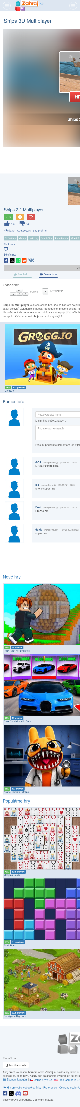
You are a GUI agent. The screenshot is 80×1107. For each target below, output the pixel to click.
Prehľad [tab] (22, 274)
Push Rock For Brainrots (17, 650)
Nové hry (12, 576)
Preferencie (50, 1087)
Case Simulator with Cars (17, 721)
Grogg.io (9, 390)
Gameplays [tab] (50, 274)
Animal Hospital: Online (16, 792)
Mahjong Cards (12, 875)
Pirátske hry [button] (61, 238)
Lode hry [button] (33, 238)
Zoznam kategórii (17, 1079)
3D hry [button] (22, 238)
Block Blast (10, 945)
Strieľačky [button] (46, 238)
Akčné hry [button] (10, 238)
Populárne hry (16, 800)
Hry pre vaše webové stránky (24, 1087)
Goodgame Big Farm (15, 1016)
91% (8, 217)
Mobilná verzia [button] (17, 1065)
